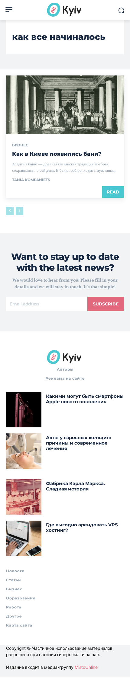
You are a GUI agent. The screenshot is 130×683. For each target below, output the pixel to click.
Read (113, 192)
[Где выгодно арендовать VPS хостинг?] (23, 538)
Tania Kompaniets (31, 179)
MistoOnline (86, 667)
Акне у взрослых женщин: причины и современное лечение (78, 443)
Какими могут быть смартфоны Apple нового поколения (85, 398)
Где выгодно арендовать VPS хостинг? (82, 527)
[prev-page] (10, 211)
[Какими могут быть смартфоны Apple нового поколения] (23, 409)
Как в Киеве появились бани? (57, 154)
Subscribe (106, 304)
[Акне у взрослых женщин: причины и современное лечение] (23, 451)
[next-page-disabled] (19, 211)
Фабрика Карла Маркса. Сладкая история (75, 486)
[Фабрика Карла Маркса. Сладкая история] (23, 497)
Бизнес (20, 145)
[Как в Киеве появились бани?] (65, 104)
